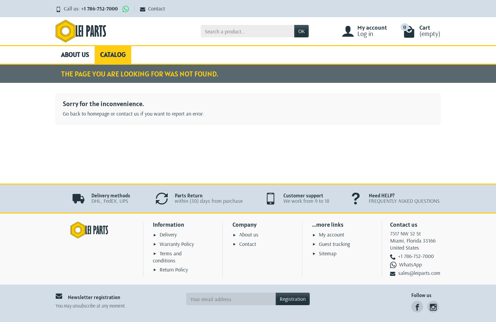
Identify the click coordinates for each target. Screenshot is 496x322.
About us (75, 54)
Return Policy (174, 269)
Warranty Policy (177, 243)
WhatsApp (410, 264)
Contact (156, 8)
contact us (127, 113)
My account (331, 234)
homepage (98, 113)
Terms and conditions (167, 257)
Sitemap (327, 253)
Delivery (168, 234)
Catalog (113, 54)
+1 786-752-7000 (99, 8)
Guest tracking (334, 243)
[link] (417, 307)
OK (301, 31)
